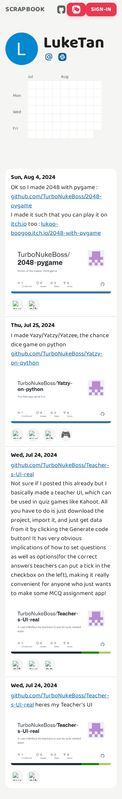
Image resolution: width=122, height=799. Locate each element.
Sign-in (101, 9)
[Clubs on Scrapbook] (76, 9)
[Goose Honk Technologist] (49, 665)
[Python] (17, 435)
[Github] (33, 305)
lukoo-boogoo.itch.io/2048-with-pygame (56, 228)
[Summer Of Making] (17, 305)
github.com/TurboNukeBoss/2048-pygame (56, 201)
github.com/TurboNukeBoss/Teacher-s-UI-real (60, 469)
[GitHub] (61, 9)
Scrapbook (24, 9)
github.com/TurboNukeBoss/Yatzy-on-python (57, 358)
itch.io (19, 224)
